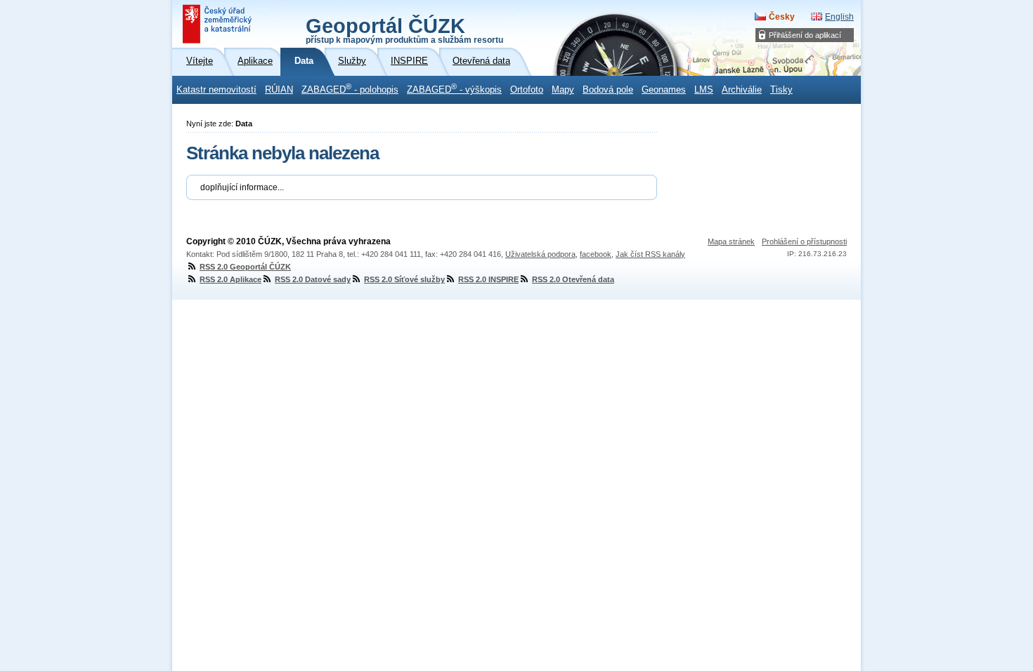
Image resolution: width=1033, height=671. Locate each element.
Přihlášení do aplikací (805, 35)
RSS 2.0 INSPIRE (488, 279)
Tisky (781, 90)
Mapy (563, 90)
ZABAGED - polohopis (349, 88)
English (839, 17)
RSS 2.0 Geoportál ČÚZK (245, 267)
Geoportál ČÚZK (404, 29)
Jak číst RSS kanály (650, 254)
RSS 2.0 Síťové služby (404, 279)
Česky (782, 17)
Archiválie (742, 90)
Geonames (664, 90)
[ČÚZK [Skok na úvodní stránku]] (218, 24)
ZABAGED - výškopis (454, 88)
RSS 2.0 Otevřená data (573, 279)
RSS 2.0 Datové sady (313, 279)
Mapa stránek (731, 241)
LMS (703, 90)
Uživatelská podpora (540, 254)
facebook (595, 254)
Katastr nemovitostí (216, 90)
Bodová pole (608, 90)
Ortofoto (526, 90)
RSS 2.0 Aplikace (230, 279)
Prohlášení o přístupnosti (804, 241)
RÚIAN (279, 90)
